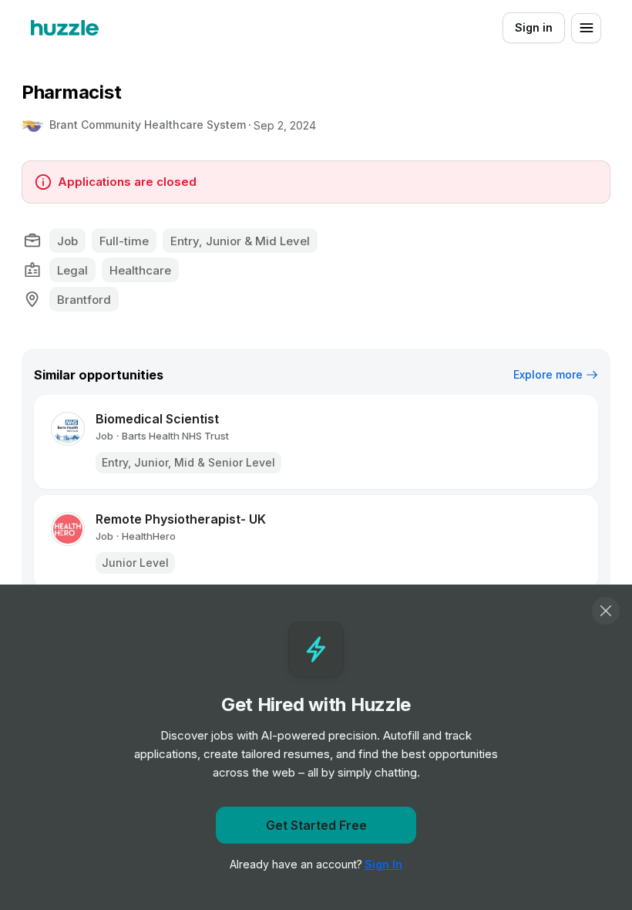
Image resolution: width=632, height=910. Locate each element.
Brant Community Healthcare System (147, 124)
